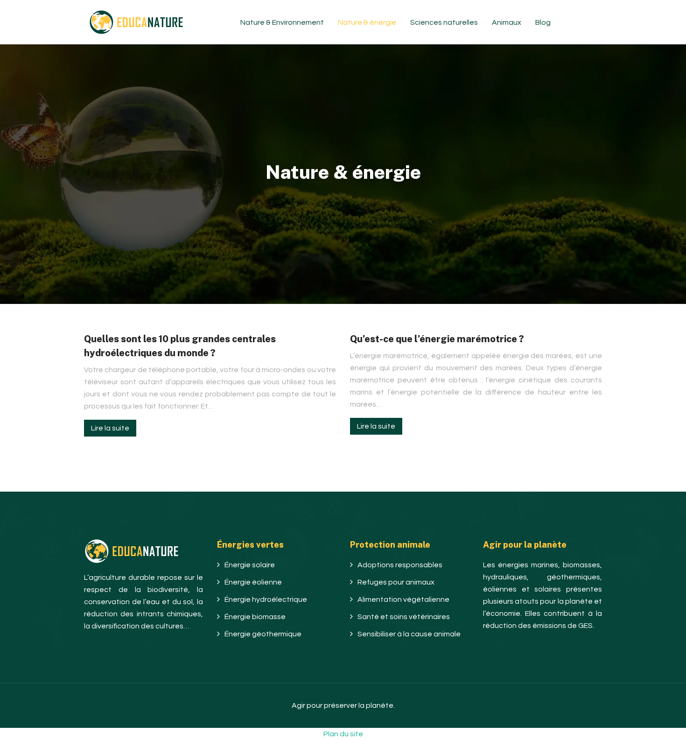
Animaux (506, 22)
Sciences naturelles (444, 22)
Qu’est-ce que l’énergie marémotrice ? (437, 339)
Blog (543, 22)
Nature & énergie (367, 22)
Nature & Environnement (282, 22)
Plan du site (343, 734)
